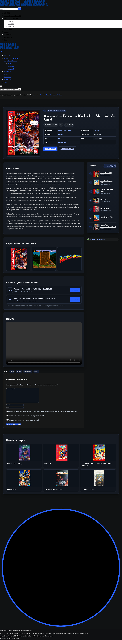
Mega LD (11, 26)
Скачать (75, 290)
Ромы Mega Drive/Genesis (56, 110)
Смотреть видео (67, 149)
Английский (62, 142)
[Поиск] (1, 51)
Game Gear (8, 29)
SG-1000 (7, 13)
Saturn (6, 32)
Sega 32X (11, 24)
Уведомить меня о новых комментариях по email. (26, 416)
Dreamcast (8, 34)
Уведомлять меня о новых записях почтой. (23, 420)
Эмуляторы (8, 37)
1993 (59, 138)
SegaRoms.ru (4, 631)
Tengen (96, 130)
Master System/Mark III (12, 16)
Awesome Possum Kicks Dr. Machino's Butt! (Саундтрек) (35, 298)
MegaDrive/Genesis (11, 18)
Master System (19, 636)
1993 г (12, 371)
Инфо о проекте (13, 639)
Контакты (3, 639)
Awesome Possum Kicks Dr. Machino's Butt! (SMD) (33, 289)
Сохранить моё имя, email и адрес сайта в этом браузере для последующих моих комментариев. (42, 412)
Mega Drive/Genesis (51, 124)
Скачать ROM (50, 149)
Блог (5, 40)
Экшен (36, 371)
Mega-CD (11, 21)
